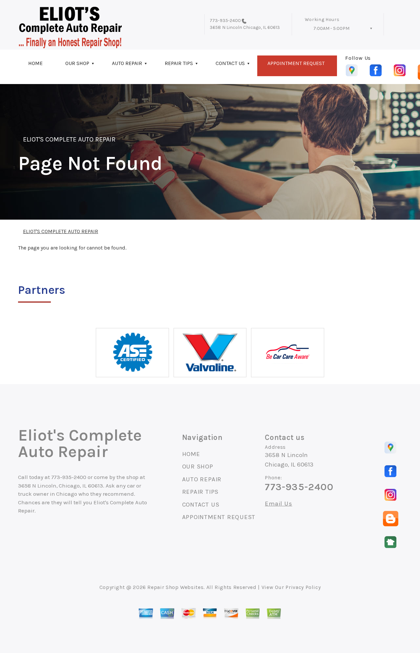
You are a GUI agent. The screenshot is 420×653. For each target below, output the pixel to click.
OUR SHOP (77, 63)
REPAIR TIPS (179, 63)
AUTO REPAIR (127, 63)
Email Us (278, 504)
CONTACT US (230, 63)
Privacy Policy (303, 587)
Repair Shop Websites (175, 587)
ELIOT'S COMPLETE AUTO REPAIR (69, 139)
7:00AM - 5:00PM (331, 28)
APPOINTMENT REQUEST (296, 63)
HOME (35, 63)
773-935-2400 (225, 20)
